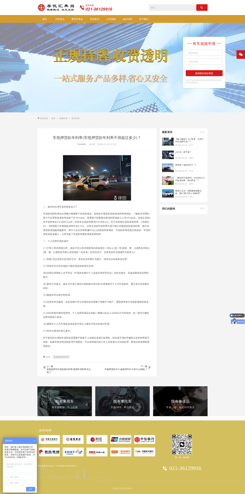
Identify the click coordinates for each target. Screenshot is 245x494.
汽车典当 (59, 19)
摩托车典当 (77, 19)
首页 (44, 19)
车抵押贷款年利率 (61, 357)
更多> (202, 132)
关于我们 (143, 19)
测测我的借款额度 (204, 73)
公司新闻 (111, 19)
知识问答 (127, 19)
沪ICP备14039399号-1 (66, 465)
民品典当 (94, 19)
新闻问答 (63, 118)
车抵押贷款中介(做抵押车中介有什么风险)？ (126, 369)
